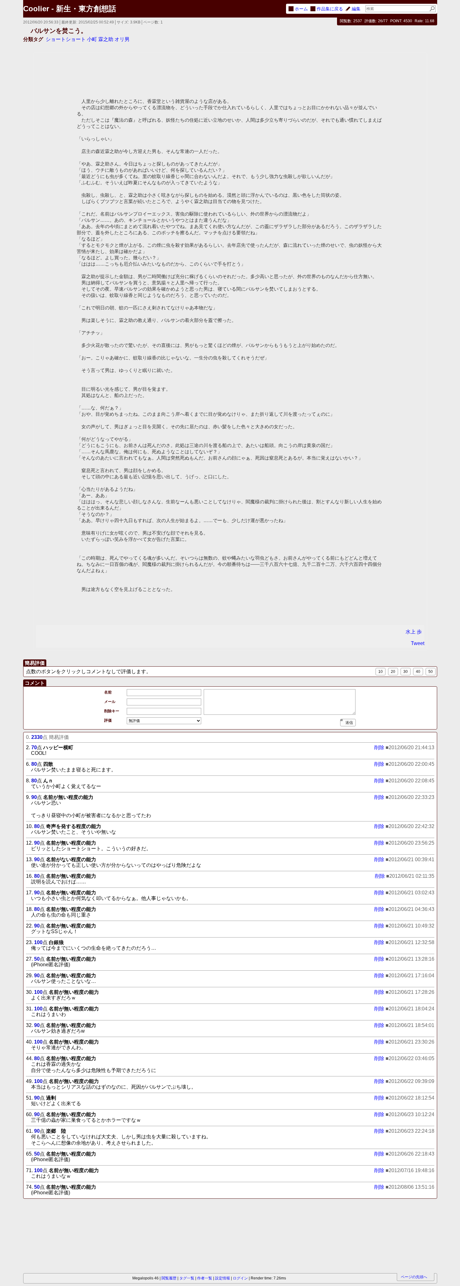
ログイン (240, 1278)
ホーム (301, 8)
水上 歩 (414, 631)
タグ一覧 (186, 1278)
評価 (108, 720)
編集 (356, 8)
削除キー (111, 711)
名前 (108, 692)
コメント (35, 683)
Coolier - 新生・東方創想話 (69, 8)
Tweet (417, 643)
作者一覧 (204, 1278)
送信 (349, 722)
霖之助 (105, 39)
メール (109, 701)
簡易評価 (35, 663)
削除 (379, 747)
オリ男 (122, 39)
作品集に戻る (330, 8)
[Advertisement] (58, 1236)
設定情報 (222, 1278)
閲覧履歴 (168, 1278)
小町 (92, 39)
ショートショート (66, 39)
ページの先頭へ (414, 1277)
